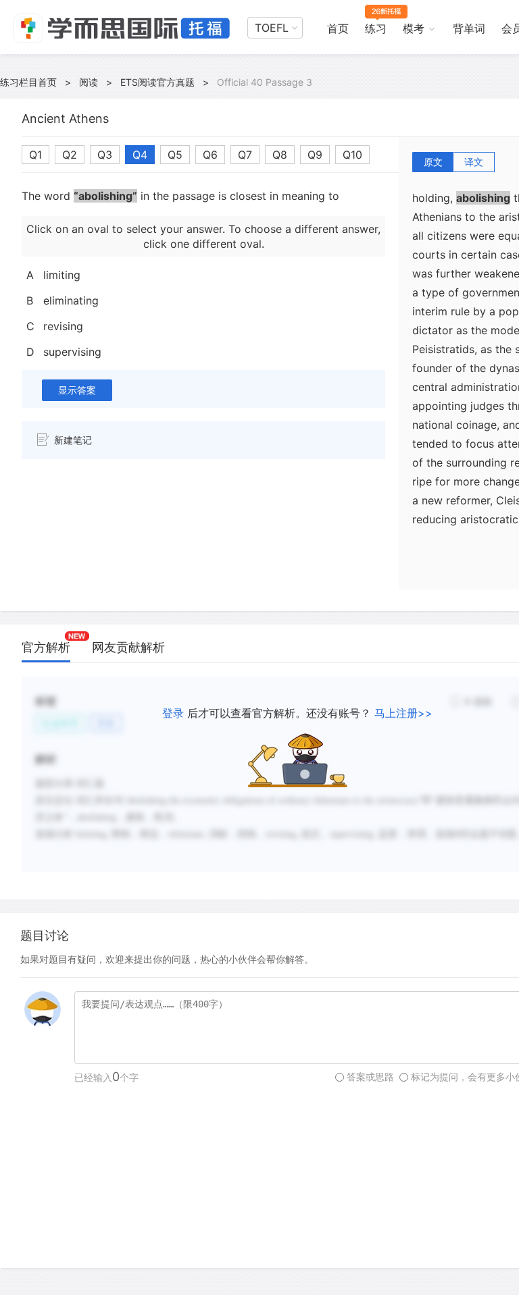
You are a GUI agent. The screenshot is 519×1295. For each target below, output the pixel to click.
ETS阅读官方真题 (157, 82)
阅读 (88, 82)
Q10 (352, 154)
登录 (173, 713)
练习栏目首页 (28, 82)
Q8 (279, 154)
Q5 (175, 154)
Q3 (104, 154)
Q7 (245, 154)
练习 (376, 28)
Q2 (69, 154)
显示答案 (77, 390)
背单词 (469, 28)
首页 (338, 28)
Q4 (139, 154)
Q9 (314, 154)
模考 (413, 28)
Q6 (210, 154)
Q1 (35, 154)
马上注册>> (403, 713)
